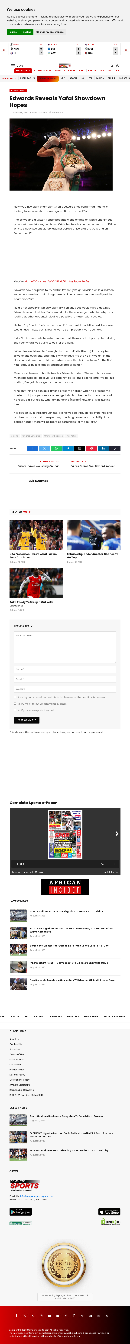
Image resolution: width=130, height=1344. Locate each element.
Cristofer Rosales (53, 435)
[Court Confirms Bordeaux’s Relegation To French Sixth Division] (18, 915)
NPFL (82, 70)
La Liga (119, 70)
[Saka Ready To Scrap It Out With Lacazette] (36, 583)
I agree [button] (13, 32)
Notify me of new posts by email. (36, 710)
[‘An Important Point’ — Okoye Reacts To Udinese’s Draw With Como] (18, 967)
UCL (102, 70)
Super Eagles (42, 70)
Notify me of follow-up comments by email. (42, 703)
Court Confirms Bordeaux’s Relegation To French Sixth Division (66, 911)
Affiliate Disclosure (20, 1084)
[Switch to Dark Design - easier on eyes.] (117, 65)
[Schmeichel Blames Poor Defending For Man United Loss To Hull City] (18, 950)
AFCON (92, 70)
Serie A (111, 78)
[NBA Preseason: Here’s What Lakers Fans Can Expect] (36, 535)
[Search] (112, 65)
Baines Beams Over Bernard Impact (93, 466)
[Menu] (17, 65)
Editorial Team (17, 1059)
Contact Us (16, 1044)
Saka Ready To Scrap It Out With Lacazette (31, 603)
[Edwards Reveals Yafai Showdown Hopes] (61, 189)
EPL (109, 70)
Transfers (55, 1016)
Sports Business (114, 1016)
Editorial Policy (17, 1074)
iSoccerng (91, 1016)
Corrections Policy (19, 1079)
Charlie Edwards (31, 435)
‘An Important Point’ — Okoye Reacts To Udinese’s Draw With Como (69, 962)
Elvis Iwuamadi (39, 480)
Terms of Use (17, 1054)
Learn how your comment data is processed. (78, 732)
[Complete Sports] (65, 65)
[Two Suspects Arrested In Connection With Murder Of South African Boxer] (18, 984)
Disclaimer (15, 1064)
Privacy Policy (17, 1069)
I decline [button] (26, 32)
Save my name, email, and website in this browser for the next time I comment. (62, 697)
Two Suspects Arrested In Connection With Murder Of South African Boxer (73, 980)
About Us (14, 1039)
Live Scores (23, 70)
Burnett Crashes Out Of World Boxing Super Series (57, 281)
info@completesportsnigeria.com (36, 1196)
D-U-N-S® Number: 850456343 (26, 1095)
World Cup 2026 (65, 70)
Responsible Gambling (22, 1090)
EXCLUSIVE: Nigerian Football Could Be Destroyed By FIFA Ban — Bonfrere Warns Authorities (71, 930)
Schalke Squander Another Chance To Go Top (92, 555)
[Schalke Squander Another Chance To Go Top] (93, 535)
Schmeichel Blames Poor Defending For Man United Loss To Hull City (69, 945)
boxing (14, 435)
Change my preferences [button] (50, 32)
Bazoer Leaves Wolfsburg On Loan (38, 466)
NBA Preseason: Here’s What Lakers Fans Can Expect (33, 555)
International (18, 90)
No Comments (40, 112)
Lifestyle (73, 1016)
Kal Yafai (71, 435)
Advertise (15, 1049)
